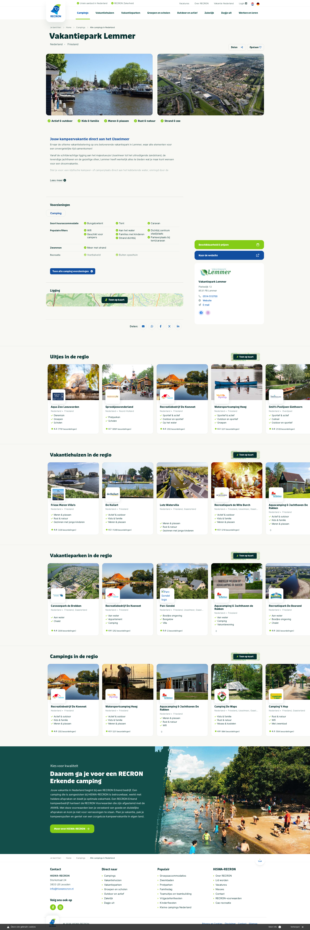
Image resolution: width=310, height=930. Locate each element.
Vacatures (184, 3)
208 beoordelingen (66, 631)
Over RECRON (202, 3)
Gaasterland (190, 509)
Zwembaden (167, 880)
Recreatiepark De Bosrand (285, 606)
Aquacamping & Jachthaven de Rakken (233, 607)
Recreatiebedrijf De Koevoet (177, 407)
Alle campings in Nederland (102, 27)
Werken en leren (248, 13)
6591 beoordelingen (122, 429)
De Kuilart (111, 505)
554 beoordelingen (284, 731)
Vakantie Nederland (224, 3)
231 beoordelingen (230, 429)
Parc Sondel (167, 606)
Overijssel (287, 411)
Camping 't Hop (278, 706)
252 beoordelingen (175, 429)
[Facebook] (53, 907)
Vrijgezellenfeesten (171, 898)
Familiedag (166, 889)
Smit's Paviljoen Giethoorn (285, 407)
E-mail (206, 304)
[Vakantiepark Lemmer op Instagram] (208, 312)
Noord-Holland (126, 411)
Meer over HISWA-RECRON (69, 828)
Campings (82, 13)
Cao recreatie (223, 902)
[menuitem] (83, 12)
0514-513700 (210, 296)
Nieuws (220, 889)
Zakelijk (209, 13)
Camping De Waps (225, 706)
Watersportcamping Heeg (230, 407)
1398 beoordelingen (122, 530)
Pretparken (166, 884)
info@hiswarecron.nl (62, 888)
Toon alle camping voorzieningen (70, 271)
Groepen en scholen (158, 13)
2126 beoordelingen (285, 429)
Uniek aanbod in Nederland (93, 3)
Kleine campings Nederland (175, 907)
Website (207, 300)
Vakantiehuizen (105, 13)
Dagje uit (226, 13)
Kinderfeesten (168, 902)
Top (260, 861)
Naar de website (208, 255)
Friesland (69, 411)
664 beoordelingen (230, 731)
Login (241, 3)
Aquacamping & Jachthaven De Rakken (288, 506)
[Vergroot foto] (99, 85)
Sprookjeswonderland (119, 407)
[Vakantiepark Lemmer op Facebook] (201, 312)
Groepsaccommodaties (173, 875)
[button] (261, 400)
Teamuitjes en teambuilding (175, 893)
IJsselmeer (243, 509)
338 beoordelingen (67, 530)
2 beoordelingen (174, 631)
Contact (220, 893)
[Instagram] (60, 907)
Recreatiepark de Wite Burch (232, 505)
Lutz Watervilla (169, 505)
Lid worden (222, 880)
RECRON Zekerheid (124, 3)
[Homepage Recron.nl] (52, 922)
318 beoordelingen (230, 530)
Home (68, 27)
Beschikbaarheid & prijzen (214, 244)
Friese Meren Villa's (63, 505)
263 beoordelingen (284, 631)
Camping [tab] (56, 213)
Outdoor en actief (187, 13)
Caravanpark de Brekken (66, 606)
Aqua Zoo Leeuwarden (65, 407)
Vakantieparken (130, 13)
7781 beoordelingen (67, 429)
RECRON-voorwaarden (229, 898)
